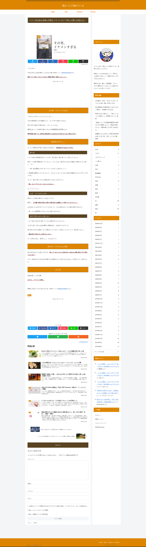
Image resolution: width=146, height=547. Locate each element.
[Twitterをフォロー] (37, 336)
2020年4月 (107, 283)
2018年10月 (107, 338)
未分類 (107, 197)
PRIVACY (117, 542)
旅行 (107, 189)
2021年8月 (107, 251)
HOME (101, 542)
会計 (107, 169)
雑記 (30, 295)
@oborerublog (66, 73)
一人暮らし (107, 161)
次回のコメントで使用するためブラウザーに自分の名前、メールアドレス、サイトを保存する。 (58, 506)
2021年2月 (107, 259)
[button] (118, 351)
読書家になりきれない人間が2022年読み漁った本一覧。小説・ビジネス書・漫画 (107, 136)
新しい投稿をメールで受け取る (38, 514)
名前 (29, 483)
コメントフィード (100, 423)
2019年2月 (107, 323)
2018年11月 (107, 334)
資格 (107, 205)
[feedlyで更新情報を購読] (58, 336)
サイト (30, 498)
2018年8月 (107, 346)
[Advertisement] (58, 29)
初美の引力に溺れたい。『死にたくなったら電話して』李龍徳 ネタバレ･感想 (106, 116)
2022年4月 (107, 235)
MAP (105, 542)
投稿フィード (99, 419)
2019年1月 (107, 327)
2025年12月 (107, 223)
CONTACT (110, 542)
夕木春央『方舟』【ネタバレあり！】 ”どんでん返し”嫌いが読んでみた (106, 102)
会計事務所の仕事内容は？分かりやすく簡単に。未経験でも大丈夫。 (106, 108)
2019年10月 (107, 307)
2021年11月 (107, 243)
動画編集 (107, 173)
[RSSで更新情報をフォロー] (78, 336)
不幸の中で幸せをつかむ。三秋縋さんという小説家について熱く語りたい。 (108, 392)
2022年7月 (107, 231)
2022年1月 (107, 239)
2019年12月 (107, 299)
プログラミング (107, 157)
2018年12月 (107, 330)
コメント (31, 459)
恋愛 (107, 185)
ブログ (107, 153)
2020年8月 (107, 267)
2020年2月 (107, 291)
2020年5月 (107, 279)
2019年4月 (107, 315)
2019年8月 (107, 311)
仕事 (107, 165)
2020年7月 (107, 271)
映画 (107, 193)
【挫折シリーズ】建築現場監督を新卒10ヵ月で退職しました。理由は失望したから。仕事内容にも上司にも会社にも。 (107, 126)
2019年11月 (107, 303)
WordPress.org (99, 427)
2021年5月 (107, 255)
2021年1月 (107, 263)
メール (30, 491)
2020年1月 (107, 295)
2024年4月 (107, 227)
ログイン (98, 415)
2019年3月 (107, 319)
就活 (107, 181)
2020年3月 (107, 287)
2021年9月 (107, 247)
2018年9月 (107, 342)
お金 (107, 149)
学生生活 (107, 177)
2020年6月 (107, 275)
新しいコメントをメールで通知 (38, 510)
